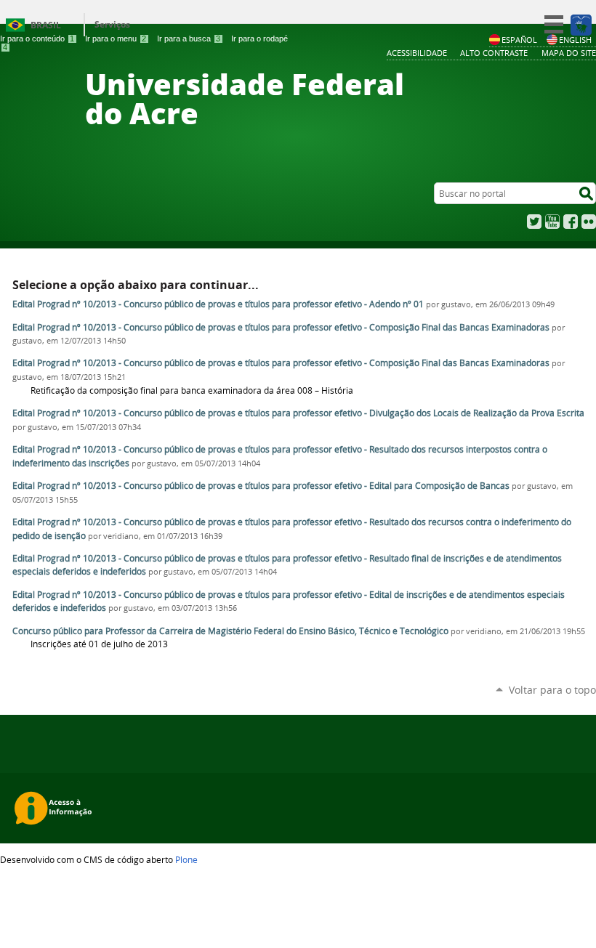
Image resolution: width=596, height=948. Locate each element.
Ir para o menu (115, 38)
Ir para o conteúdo (37, 38)
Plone (186, 859)
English (575, 39)
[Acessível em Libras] (580, 24)
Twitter (534, 221)
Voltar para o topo (552, 690)
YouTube (552, 221)
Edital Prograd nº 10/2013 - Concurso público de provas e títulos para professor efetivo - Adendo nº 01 (218, 304)
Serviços (112, 24)
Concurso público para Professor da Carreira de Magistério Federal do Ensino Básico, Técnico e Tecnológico (230, 631)
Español (519, 39)
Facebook (570, 221)
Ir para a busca (188, 38)
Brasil (46, 25)
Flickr (588, 221)
